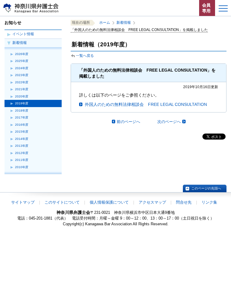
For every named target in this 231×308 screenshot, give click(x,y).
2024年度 (21, 68)
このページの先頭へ (206, 188)
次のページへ (169, 121)
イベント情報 (23, 34)
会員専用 (206, 8)
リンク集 (209, 202)
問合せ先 (184, 202)
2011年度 (21, 160)
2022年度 (21, 82)
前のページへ (128, 121)
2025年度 (21, 61)
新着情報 (19, 43)
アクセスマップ (152, 202)
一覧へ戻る (85, 55)
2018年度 (21, 110)
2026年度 (21, 54)
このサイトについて (62, 202)
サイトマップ (23, 202)
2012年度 (21, 153)
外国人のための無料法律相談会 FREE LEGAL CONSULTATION (146, 104)
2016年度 (21, 124)
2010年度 (21, 167)
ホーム (104, 22)
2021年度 (21, 89)
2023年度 (21, 75)
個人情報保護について (109, 202)
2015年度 (21, 131)
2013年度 (21, 145)
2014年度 (21, 138)
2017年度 (21, 117)
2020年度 (21, 96)
